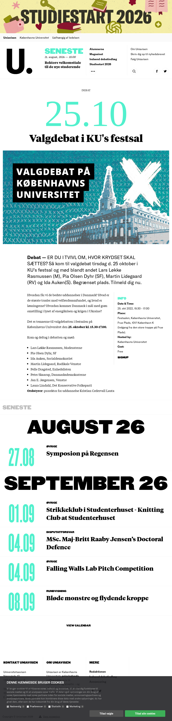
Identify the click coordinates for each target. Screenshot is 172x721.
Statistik (57, 706)
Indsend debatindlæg (103, 59)
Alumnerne (97, 49)
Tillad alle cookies (145, 713)
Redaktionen (97, 671)
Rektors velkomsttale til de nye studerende (63, 64)
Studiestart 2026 (100, 64)
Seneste (64, 51)
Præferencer (37, 706)
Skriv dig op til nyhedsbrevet (148, 54)
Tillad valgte (106, 713)
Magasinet (96, 54)
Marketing (76, 706)
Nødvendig (17, 706)
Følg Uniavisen (139, 59)
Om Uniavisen (139, 49)
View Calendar (78, 625)
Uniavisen (9, 37)
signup (123, 357)
